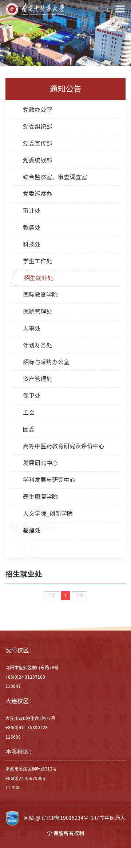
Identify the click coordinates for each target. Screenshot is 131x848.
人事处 (31, 328)
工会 (29, 412)
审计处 (31, 211)
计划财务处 (37, 345)
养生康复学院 (40, 497)
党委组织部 (37, 126)
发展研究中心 (40, 463)
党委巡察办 (37, 194)
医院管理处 (37, 311)
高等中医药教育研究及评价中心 (63, 446)
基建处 (31, 530)
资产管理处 (37, 379)
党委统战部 (37, 160)
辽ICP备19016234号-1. (68, 818)
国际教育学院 (40, 295)
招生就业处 (38, 278)
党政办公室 (37, 110)
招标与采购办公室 (46, 362)
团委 (29, 429)
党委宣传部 (37, 143)
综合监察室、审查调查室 (55, 177)
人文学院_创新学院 (48, 513)
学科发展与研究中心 (49, 480)
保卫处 (31, 396)
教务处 (31, 227)
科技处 (31, 244)
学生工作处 (37, 261)
